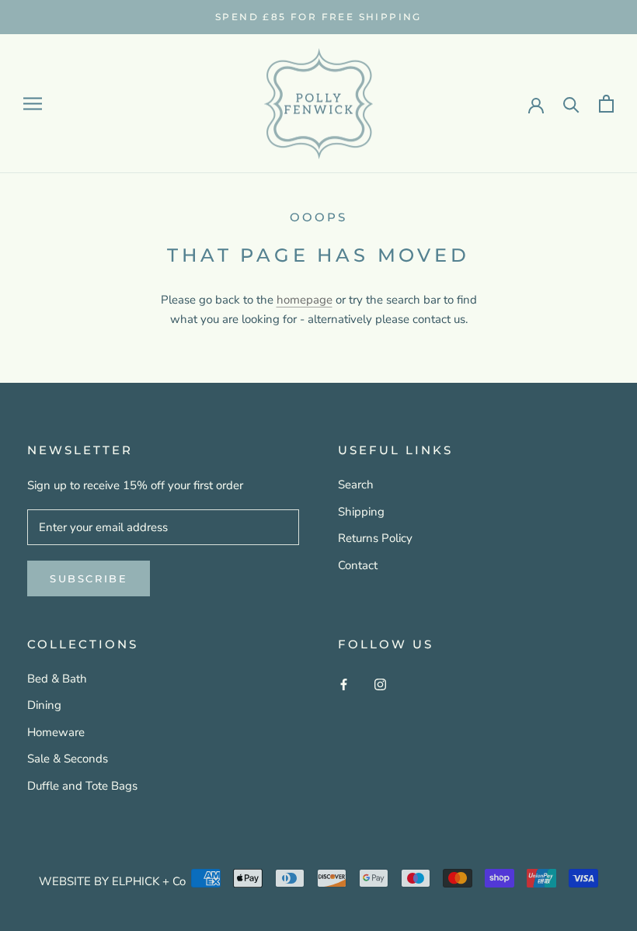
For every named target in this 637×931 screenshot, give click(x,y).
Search (356, 484)
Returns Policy (375, 538)
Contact (358, 565)
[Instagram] (380, 684)
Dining (44, 705)
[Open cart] (606, 104)
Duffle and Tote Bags (82, 786)
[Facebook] (344, 684)
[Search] (571, 104)
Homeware (56, 732)
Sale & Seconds (67, 758)
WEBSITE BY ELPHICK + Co (112, 881)
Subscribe (88, 578)
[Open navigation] (32, 103)
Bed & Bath (57, 678)
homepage (304, 299)
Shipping (361, 511)
